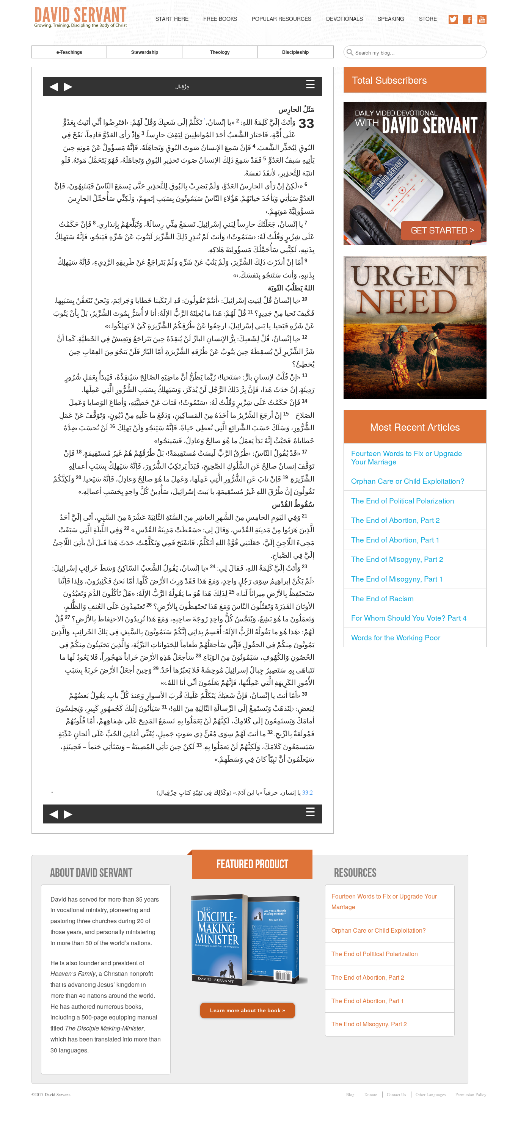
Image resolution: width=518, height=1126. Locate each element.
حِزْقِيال (182, 86)
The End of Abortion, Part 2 (395, 519)
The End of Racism (382, 598)
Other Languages (431, 1094)
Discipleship (295, 52)
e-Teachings (69, 52)
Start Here (171, 18)
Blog (350, 1094)
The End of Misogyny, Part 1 (397, 578)
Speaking (391, 18)
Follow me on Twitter (453, 19)
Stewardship (144, 52)
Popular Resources (281, 18)
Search (350, 52)
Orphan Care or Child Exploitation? (408, 480)
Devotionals (344, 18)
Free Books (220, 18)
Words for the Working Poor (395, 637)
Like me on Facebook (467, 19)
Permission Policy (471, 1094)
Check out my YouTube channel (482, 19)
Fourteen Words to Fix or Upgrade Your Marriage (406, 457)
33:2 (307, 792)
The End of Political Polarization (402, 500)
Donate (370, 1094)
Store (428, 18)
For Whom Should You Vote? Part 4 (409, 617)
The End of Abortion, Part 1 (395, 539)
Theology (220, 52)
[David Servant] (82, 18)
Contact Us (396, 1094)
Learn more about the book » (247, 1010)
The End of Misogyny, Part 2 (397, 559)
